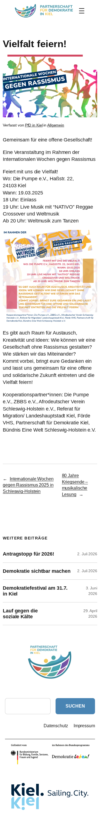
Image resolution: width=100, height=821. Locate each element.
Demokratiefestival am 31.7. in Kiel (35, 590)
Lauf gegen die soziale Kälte (20, 613)
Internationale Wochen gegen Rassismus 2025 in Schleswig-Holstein (28, 485)
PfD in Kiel (34, 125)
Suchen (75, 705)
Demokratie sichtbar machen (36, 571)
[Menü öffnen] (81, 10)
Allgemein (55, 125)
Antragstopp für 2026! (28, 554)
